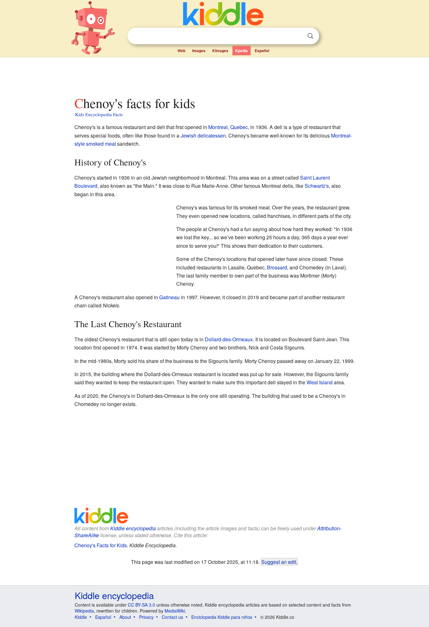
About (125, 617)
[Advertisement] (214, 75)
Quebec (239, 127)
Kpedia (241, 50)
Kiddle (81, 617)
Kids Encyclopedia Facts (99, 114)
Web (181, 50)
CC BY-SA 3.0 (141, 605)
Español (262, 50)
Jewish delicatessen (203, 135)
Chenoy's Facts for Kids (100, 545)
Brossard (277, 267)
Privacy (146, 617)
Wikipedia (84, 611)
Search (310, 36)
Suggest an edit (278, 561)
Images (198, 50)
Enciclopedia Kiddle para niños (221, 617)
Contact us (172, 617)
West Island (320, 382)
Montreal (218, 127)
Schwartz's (317, 185)
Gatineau (169, 297)
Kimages (220, 50)
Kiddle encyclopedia (133, 528)
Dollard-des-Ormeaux (229, 339)
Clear (297, 36)
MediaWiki (175, 611)
